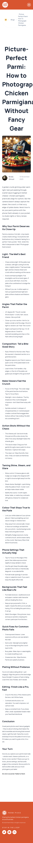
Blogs (13, 20)
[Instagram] (9, 832)
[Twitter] (4, 832)
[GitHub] (14, 832)
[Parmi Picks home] (5, 5)
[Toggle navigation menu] (29, 5)
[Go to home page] (5, 19)
